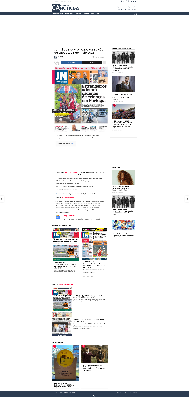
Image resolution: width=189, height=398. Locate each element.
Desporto (78, 13)
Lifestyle (86, 13)
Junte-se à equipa (62, 1)
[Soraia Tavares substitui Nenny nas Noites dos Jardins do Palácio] (123, 177)
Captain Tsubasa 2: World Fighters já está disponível (123, 235)
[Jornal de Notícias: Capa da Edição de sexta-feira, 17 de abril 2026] (94, 244)
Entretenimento (58, 13)
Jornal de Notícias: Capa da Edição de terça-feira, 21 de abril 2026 (65, 266)
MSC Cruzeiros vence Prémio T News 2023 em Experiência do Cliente (64, 385)
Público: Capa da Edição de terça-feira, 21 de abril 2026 (89, 320)
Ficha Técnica (55, 1)
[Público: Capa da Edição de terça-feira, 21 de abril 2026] (62, 324)
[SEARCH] (134, 13)
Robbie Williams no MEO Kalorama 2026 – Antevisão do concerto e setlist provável (123, 96)
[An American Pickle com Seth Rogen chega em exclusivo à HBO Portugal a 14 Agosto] (94, 354)
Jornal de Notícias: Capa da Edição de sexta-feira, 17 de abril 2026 (94, 265)
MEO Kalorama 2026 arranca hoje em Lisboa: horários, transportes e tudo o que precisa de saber (122, 124)
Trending (133, 9)
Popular (123, 9)
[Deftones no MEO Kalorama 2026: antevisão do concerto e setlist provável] (123, 57)
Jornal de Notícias (72, 173)
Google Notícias (69, 216)
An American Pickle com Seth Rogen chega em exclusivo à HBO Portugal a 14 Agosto (94, 367)
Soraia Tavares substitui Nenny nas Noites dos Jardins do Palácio (121, 188)
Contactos (69, 1)
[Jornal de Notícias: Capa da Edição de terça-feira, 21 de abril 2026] (65, 244)
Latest (118, 9)
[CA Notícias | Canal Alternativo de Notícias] (94, 395)
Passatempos (95, 13)
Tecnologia (69, 13)
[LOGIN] (136, 13)
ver (73, 143)
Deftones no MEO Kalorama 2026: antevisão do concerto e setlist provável (122, 67)
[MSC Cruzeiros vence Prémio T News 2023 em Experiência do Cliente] (65, 363)
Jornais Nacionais (60, 262)
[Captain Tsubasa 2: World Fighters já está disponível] (123, 226)
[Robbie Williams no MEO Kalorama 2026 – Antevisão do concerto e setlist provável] (123, 84)
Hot (129, 9)
